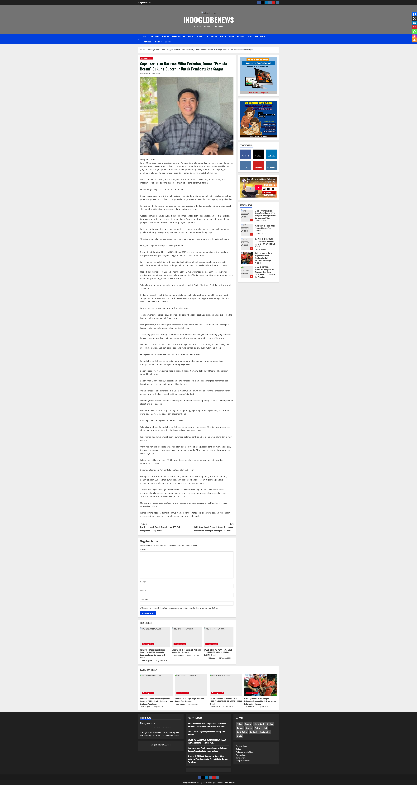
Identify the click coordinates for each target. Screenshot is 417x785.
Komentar (145, 549)
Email (143, 590)
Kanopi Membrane (178, 36)
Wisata (231, 36)
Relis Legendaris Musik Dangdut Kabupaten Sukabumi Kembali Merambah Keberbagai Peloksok (247, 258)
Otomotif (158, 42)
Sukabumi (253, 732)
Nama (143, 582)
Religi (250, 36)
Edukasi (223, 36)
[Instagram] (414, 36)
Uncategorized (146, 58)
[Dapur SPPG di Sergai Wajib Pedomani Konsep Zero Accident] (187, 637)
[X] (414, 18)
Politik (191, 36)
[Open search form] (278, 39)
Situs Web (144, 599)
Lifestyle (165, 36)
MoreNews (218, 782)
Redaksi (239, 749)
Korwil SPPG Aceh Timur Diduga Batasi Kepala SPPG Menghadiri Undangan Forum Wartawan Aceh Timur (152, 653)
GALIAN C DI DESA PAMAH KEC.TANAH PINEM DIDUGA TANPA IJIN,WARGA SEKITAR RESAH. (218, 652)
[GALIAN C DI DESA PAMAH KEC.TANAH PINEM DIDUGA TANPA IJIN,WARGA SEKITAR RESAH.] (218, 637)
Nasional (200, 36)
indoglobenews (208, 19)
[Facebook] (414, 14)
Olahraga (147, 42)
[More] (414, 40)
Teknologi (240, 36)
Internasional (212, 36)
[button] (139, 39)
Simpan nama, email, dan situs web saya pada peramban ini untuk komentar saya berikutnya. (180, 608)
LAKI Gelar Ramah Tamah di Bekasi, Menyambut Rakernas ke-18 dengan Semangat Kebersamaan (213, 527)
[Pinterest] (414, 27)
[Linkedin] (414, 23)
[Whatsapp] (414, 31)
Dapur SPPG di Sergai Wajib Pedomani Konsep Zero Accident (186, 651)
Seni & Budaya (260, 36)
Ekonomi (168, 42)
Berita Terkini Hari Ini (151, 36)
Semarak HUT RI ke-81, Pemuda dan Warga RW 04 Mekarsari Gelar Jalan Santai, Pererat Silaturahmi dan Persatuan (247, 272)
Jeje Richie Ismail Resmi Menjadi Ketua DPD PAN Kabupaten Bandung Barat (160, 527)
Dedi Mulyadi (145, 74)
